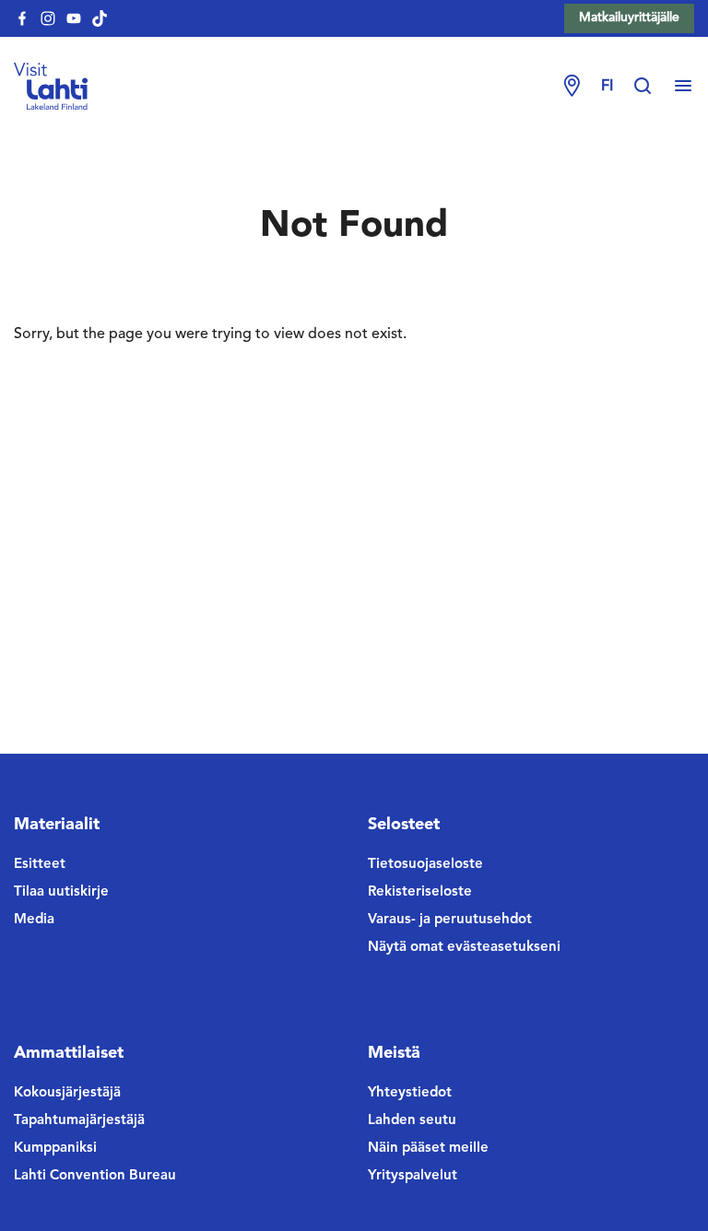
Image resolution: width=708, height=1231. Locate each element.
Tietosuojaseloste (425, 865)
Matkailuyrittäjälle (629, 17)
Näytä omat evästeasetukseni (464, 948)
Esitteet (39, 865)
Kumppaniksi (55, 1148)
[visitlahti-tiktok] (99, 18)
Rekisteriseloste (420, 892)
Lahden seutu (412, 1121)
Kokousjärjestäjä (67, 1093)
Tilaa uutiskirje (61, 892)
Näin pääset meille (428, 1148)
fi (607, 86)
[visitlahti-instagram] (48, 18)
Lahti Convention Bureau (95, 1176)
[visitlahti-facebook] (22, 18)
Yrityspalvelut (412, 1176)
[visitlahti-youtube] (73, 18)
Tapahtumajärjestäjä (79, 1121)
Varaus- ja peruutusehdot (450, 920)
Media (34, 920)
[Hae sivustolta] (651, 87)
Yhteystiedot (410, 1093)
